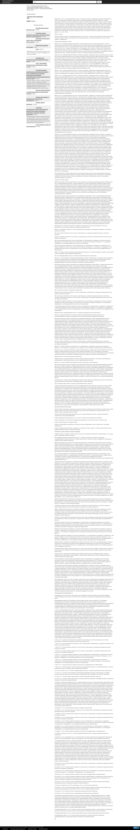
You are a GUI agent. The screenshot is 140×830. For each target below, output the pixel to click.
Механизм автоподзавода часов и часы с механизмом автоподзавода (38, 40)
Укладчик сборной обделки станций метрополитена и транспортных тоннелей (38, 92)
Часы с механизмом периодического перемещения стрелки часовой (36, 65)
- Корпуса (31, 21)
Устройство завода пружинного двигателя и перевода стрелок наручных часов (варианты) (37, 35)
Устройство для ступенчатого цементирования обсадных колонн (37, 59)
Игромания (5, 828)
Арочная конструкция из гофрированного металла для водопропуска (37, 99)
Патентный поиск (6, 2)
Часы (37, 49)
